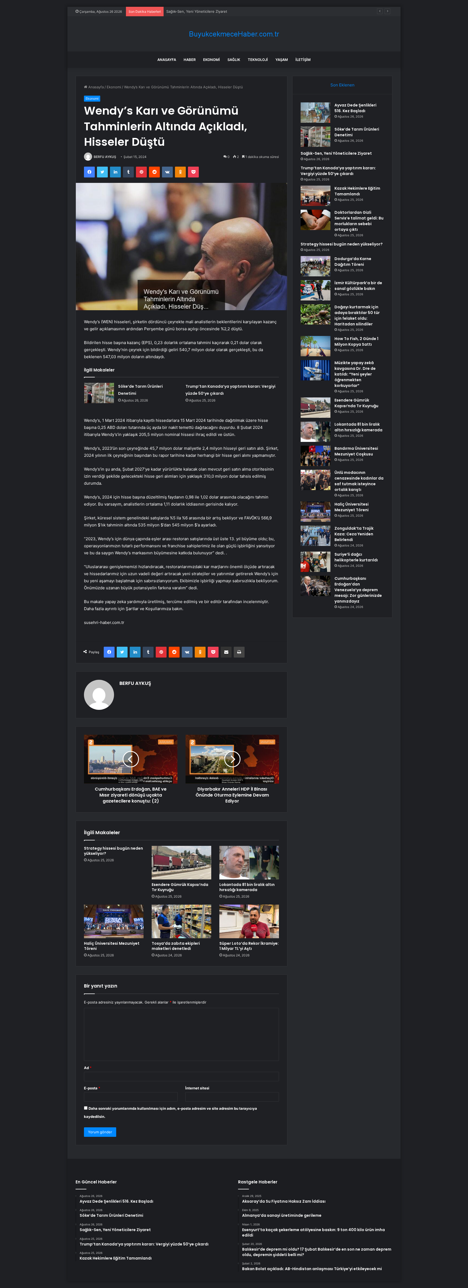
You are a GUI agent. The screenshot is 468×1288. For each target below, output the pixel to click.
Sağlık (233, 59)
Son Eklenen (342, 85)
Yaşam (281, 59)
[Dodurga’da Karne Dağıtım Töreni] (315, 266)
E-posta (92, 1088)
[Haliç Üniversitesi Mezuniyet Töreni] (114, 921)
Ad (88, 1068)
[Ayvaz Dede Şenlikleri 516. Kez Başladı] (315, 112)
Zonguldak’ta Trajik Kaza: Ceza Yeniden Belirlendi (353, 534)
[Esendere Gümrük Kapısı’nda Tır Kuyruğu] (181, 862)
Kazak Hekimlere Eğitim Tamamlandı (357, 191)
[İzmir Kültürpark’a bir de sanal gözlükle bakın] (315, 290)
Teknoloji (258, 59)
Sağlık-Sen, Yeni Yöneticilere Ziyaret (196, 11)
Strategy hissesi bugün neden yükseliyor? (113, 851)
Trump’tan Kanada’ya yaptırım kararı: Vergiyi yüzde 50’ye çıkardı (338, 170)
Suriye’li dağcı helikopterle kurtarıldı (356, 557)
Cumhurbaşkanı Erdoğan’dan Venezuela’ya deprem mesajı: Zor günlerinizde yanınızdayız (358, 590)
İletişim (303, 59)
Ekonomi (211, 59)
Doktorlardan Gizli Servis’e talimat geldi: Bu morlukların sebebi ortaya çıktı (359, 221)
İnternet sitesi (197, 1088)
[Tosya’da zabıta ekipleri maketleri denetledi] (181, 921)
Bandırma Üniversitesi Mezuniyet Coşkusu (356, 451)
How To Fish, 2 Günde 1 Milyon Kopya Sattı (356, 341)
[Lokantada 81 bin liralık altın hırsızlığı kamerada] (249, 862)
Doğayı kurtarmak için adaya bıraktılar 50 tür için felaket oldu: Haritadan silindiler (357, 315)
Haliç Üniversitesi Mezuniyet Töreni (111, 946)
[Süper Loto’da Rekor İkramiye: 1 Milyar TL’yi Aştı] (249, 921)
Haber (190, 59)
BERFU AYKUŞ (105, 157)
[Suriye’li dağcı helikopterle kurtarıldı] (315, 562)
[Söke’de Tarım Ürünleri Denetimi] (99, 393)
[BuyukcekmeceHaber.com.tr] (234, 34)
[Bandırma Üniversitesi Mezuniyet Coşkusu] (315, 456)
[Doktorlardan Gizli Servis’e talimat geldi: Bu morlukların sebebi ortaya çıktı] (315, 220)
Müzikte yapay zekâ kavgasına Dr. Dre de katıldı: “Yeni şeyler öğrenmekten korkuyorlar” (355, 374)
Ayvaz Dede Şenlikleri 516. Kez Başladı (355, 108)
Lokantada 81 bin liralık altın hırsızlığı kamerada (247, 887)
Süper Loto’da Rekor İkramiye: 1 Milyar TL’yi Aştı (249, 946)
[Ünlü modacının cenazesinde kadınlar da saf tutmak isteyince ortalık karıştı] (315, 480)
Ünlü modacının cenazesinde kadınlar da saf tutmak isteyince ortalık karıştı (359, 481)
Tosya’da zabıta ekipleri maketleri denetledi (176, 946)
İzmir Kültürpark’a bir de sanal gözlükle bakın (358, 285)
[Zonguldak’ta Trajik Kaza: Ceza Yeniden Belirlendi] (315, 536)
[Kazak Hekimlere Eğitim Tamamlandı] (315, 196)
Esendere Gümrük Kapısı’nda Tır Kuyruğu (180, 887)
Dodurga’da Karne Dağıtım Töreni (352, 261)
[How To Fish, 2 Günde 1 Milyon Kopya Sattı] (315, 346)
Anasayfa (166, 59)
